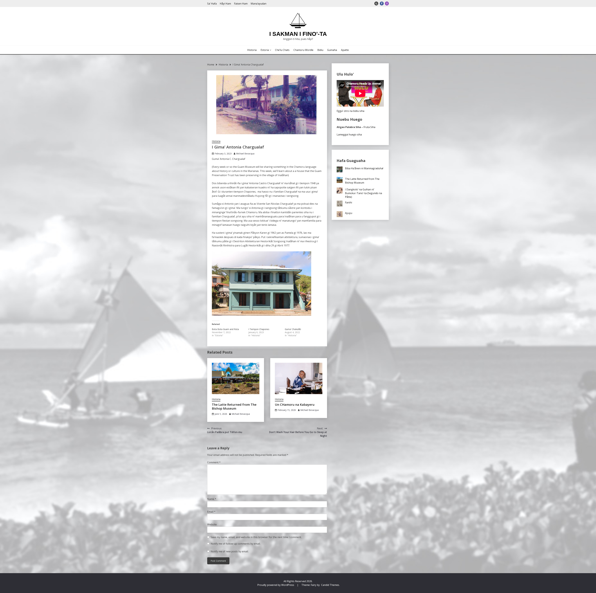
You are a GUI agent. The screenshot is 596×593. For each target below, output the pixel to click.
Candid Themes (330, 585)
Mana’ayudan (258, 3)
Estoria (265, 50)
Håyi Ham (225, 3)
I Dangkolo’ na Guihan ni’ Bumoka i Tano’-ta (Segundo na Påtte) (363, 193)
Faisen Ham (241, 3)
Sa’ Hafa (212, 3)
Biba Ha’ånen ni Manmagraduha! (364, 168)
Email (211, 511)
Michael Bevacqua (245, 153)
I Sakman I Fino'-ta (298, 34)
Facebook (382, 3)
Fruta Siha (369, 127)
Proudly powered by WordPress (276, 585)
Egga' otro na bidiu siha (350, 111)
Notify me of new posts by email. (229, 551)
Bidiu (320, 50)
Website (212, 524)
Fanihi (348, 202)
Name (211, 499)
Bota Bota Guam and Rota (225, 329)
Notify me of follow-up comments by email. (235, 543)
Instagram (387, 3)
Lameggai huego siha (349, 134)
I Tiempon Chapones (258, 329)
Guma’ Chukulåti (293, 329)
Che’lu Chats (282, 50)
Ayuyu (348, 213)
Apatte (345, 50)
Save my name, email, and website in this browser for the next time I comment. (256, 537)
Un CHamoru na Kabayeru (294, 404)
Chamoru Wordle (303, 50)
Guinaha (332, 50)
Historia (252, 50)
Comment (214, 462)
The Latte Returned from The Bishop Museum (234, 406)
